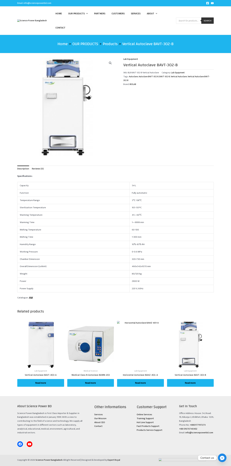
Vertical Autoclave (179, 76)
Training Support (145, 418)
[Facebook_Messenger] (222, 458)
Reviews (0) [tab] (38, 169)
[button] (86, 13)
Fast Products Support (148, 426)
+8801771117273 (198, 425)
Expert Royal (114, 460)
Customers (118, 13)
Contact (60, 27)
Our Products (76, 13)
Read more (40, 383)
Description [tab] (23, 169)
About (150, 13)
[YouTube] (212, 3)
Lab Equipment (130, 59)
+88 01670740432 (188, 429)
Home (58, 13)
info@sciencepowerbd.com (37, 3)
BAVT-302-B (164, 76)
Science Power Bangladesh (49, 460)
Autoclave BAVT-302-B (149, 76)
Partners (99, 13)
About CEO (99, 422)
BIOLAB (133, 84)
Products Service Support (149, 430)
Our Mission (100, 418)
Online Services (144, 414)
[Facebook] (207, 3)
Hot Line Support (145, 422)
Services (135, 13)
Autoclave (133, 76)
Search (207, 21)
